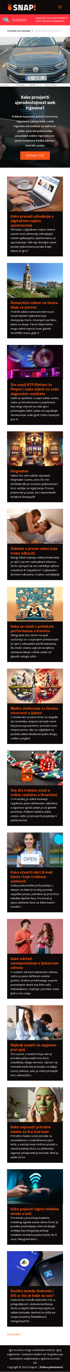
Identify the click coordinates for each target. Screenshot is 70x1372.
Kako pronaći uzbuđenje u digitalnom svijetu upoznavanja (32, 221)
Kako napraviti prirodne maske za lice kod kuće (31, 1129)
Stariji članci (14, 1334)
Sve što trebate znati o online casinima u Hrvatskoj (34, 792)
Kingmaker (20, 471)
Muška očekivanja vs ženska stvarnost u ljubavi (34, 710)
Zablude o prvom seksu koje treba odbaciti (34, 550)
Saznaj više (35, 155)
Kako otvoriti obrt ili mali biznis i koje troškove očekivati (31, 877)
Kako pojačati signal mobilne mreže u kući (35, 1211)
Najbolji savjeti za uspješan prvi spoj (33, 1047)
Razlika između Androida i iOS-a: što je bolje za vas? (32, 1293)
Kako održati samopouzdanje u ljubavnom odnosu (35, 963)
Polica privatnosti (51, 1367)
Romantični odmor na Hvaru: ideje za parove (34, 305)
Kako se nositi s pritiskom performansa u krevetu (32, 628)
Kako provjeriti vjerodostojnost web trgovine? (35, 102)
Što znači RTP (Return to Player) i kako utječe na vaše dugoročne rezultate (35, 389)
